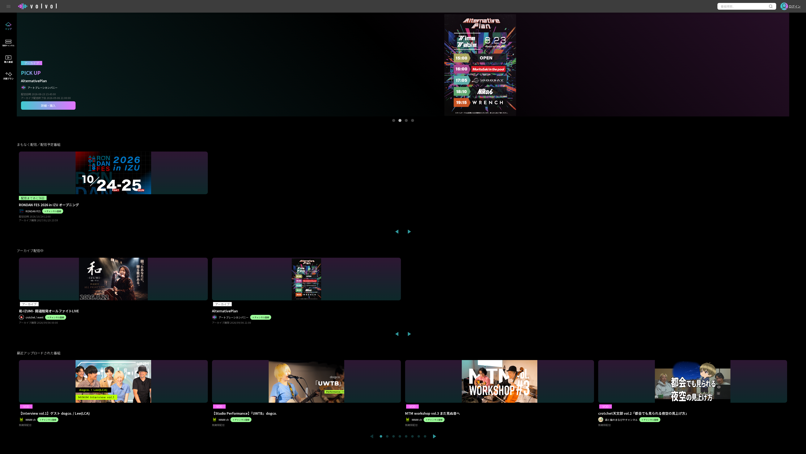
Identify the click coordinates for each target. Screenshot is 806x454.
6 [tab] (412, 436)
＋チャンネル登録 (52, 211)
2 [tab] (400, 120)
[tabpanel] (403, 64)
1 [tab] (393, 120)
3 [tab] (406, 120)
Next (409, 231)
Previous (397, 231)
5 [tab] (406, 436)
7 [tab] (419, 436)
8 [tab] (425, 436)
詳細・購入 (48, 105)
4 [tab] (412, 120)
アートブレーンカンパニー (43, 87)
